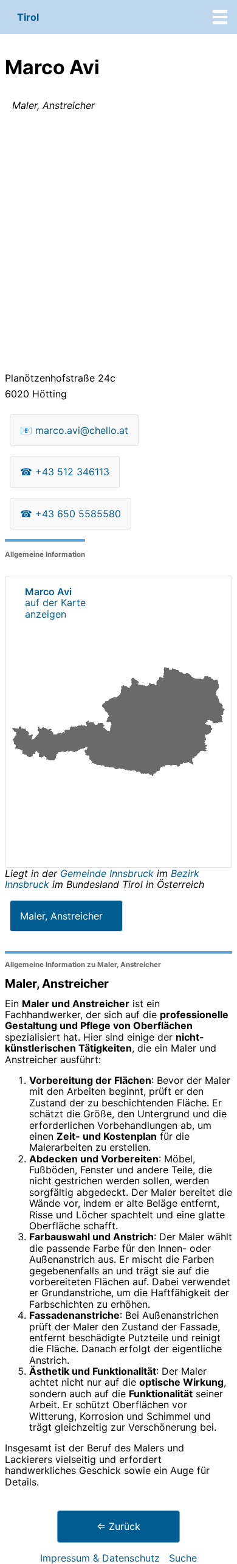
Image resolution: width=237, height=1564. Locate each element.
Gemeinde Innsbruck (108, 873)
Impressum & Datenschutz (100, 1558)
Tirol (28, 17)
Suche (183, 1558)
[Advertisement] (118, 244)
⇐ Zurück (118, 1526)
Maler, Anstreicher (61, 916)
